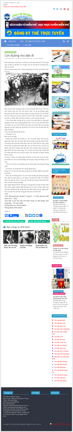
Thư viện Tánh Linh (60, 342)
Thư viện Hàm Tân (60, 326)
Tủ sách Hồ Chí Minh (10, 52)
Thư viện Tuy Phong (60, 345)
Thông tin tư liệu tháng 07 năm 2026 (14, 6)
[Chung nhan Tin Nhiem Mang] (60, 424)
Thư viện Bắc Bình (59, 320)
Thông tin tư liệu (58, 245)
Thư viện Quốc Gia (60, 348)
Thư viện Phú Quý (59, 339)
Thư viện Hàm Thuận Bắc (62, 329)
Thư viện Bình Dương (60, 361)
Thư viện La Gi (58, 336)
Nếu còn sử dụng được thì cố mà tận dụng (10, 247)
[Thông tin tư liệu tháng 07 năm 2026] (61, 224)
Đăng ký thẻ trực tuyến (36, 41)
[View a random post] (68, 41)
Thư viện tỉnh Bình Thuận (26, 58)
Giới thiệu (28, 45)
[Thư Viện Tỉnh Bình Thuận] (5, 41)
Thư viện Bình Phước (60, 364)
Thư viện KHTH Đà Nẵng (61, 354)
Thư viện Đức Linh (59, 323)
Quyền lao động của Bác (26, 246)
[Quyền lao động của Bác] (26, 231)
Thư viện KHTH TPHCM (61, 351)
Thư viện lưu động (13, 45)
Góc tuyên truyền (58, 197)
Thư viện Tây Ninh (60, 378)
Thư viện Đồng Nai (60, 367)
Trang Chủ (12, 41)
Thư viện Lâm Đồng (60, 381)
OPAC (22, 41)
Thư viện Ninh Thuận (60, 375)
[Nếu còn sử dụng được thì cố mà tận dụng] (10, 231)
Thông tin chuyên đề (59, 293)
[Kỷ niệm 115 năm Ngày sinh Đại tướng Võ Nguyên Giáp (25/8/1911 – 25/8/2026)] (61, 176)
